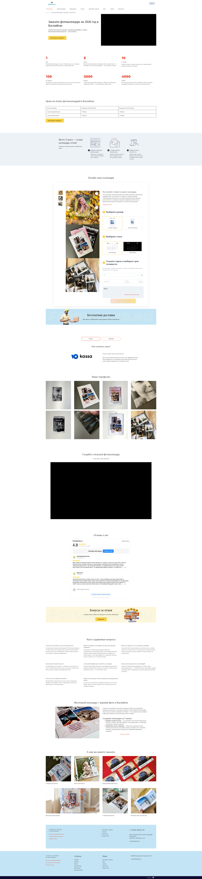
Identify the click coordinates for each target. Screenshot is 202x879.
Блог (104, 861)
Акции (104, 831)
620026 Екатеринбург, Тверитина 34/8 (141, 856)
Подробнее (101, 619)
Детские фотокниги (79, 783)
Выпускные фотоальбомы (53, 815)
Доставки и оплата (108, 829)
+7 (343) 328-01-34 (136, 830)
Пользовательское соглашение (56, 836)
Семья (75, 864)
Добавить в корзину (123, 301)
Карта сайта (106, 836)
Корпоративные (78, 870)
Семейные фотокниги (108, 815)
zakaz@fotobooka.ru (134, 841)
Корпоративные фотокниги (110, 783)
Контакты (105, 834)
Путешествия (77, 866)
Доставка (111, 338)
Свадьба (76, 859)
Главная (47, 12)
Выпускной (77, 868)
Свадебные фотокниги (52, 783)
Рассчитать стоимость (57, 38)
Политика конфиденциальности (56, 834)
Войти (152, 3)
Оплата (91, 338)
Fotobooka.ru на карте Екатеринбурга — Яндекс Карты (101, 597)
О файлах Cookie (53, 838)
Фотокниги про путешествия (139, 815)
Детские (76, 861)
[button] (58, 722)
